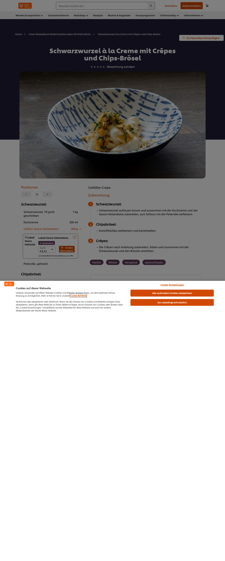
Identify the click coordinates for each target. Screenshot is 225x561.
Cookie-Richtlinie (78, 295)
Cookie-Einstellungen (172, 284)
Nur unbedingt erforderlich (172, 302)
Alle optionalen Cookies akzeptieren (172, 292)
